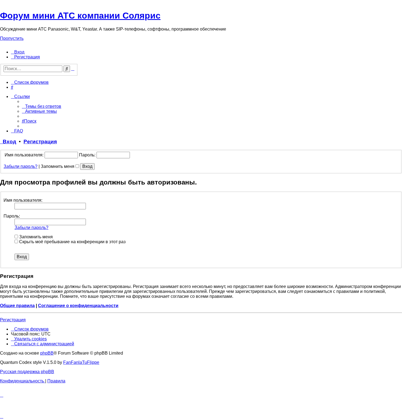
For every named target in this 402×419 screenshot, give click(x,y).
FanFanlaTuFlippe (81, 362)
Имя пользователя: (23, 200)
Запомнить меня (58, 166)
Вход (8, 141)
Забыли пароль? (20, 166)
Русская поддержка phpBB (27, 371)
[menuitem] (17, 52)
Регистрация (40, 141)
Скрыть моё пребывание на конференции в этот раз (72, 241)
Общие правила (17, 305)
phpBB (47, 353)
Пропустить (12, 38)
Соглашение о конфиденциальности (78, 305)
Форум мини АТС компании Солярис (80, 15)
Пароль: (12, 216)
